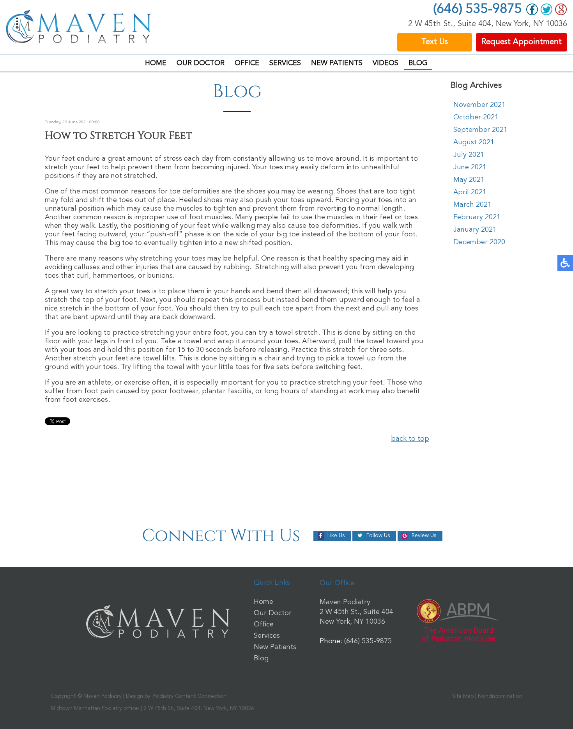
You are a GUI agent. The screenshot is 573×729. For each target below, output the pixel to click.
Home (155, 63)
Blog (418, 63)
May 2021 (469, 179)
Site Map (463, 696)
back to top (410, 438)
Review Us (424, 535)
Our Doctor (201, 63)
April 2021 (469, 192)
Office (247, 63)
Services (285, 63)
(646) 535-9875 (477, 9)
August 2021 (473, 142)
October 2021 (476, 117)
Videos (385, 63)
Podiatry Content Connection (189, 696)
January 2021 (475, 229)
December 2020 (479, 242)
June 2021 (469, 167)
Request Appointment (521, 42)
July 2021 (468, 154)
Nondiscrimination (500, 696)
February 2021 (476, 217)
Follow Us (378, 535)
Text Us (434, 42)
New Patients (337, 63)
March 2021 (472, 204)
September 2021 (480, 129)
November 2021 (479, 104)
